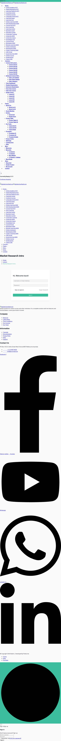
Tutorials (5, 332)
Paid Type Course (11, 91)
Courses (7, 61)
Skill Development (12, 23)
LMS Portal (9, 52)
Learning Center (10, 29)
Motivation (10, 43)
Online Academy (12, 7)
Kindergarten (9, 57)
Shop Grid (8, 163)
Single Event (12, 117)
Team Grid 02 (12, 128)
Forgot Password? (43, 290)
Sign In (30, 295)
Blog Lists (9, 148)
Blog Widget (12, 155)
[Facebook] (6, 1)
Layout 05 (11, 102)
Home (6, 6)
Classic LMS (9, 59)
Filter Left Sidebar (14, 78)
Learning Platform (12, 11)
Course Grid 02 (13, 66)
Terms (5, 657)
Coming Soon (9, 142)
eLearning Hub (11, 54)
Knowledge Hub (10, 39)
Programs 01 (12, 133)
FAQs (7, 144)
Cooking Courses (11, 14)
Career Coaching (12, 50)
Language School (12, 16)
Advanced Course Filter (12, 76)
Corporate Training (11, 34)
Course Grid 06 (13, 74)
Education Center (11, 32)
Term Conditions (7, 321)
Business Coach (10, 31)
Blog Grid (8, 150)
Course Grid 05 (13, 72)
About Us (8, 105)
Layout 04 (11, 100)
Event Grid (12, 115)
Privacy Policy (10, 139)
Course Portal (10, 41)
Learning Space (10, 18)
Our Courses (6, 323)
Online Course (10, 55)
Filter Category (13, 81)
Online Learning (12, 22)
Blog (6, 146)
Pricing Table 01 (13, 120)
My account (9, 167)
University (10, 36)
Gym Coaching (10, 27)
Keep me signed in (19, 290)
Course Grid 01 (13, 65)
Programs (9, 131)
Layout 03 (11, 98)
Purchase (5, 660)
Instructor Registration (12, 87)
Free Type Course (11, 89)
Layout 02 (11, 96)
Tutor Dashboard (10, 83)
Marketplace (11, 48)
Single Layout (10, 92)
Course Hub (11, 25)
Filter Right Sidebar (14, 79)
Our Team (8, 124)
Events (8, 113)
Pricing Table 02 (13, 122)
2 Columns (12, 152)
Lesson (5, 262)
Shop (6, 161)
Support (5, 339)
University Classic (11, 38)
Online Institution (11, 47)
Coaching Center (10, 13)
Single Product (10, 165)
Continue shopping (5, 179)
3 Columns (12, 154)
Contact (7, 168)
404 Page (8, 141)
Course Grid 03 (13, 68)
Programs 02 (12, 135)
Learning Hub (10, 20)
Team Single (12, 130)
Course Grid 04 (13, 70)
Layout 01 (11, 94)
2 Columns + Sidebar (14, 157)
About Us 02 (12, 109)
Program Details (13, 137)
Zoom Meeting (10, 111)
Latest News (6, 319)
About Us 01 (12, 107)
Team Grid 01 (12, 126)
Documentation (7, 334)
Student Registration (12, 85)
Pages (7, 104)
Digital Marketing (12, 9)
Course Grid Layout (11, 63)
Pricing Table (9, 118)
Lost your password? (15, 738)
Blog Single (9, 159)
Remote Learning (12, 45)
